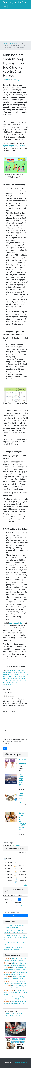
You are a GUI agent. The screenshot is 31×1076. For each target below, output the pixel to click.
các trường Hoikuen (16, 623)
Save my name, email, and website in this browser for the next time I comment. (15, 742)
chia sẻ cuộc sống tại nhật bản (13, 672)
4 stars (11, 696)
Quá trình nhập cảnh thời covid (21, 780)
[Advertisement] (15, 25)
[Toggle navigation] (5, 6)
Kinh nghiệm (14, 43)
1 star (5, 696)
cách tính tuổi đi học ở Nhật (16, 670)
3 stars (9, 696)
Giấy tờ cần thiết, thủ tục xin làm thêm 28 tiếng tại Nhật (15, 992)
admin (7, 80)
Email (4, 730)
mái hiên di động (14, 1015)
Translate (17, 845)
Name (5, 723)
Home (6, 43)
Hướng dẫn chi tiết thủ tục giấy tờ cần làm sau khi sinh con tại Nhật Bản (15, 937)
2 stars (7, 696)
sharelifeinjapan (8, 684)
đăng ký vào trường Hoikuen (16, 678)
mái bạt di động (10, 1013)
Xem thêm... (24, 885)
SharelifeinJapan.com (20, 1062)
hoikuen (19, 680)
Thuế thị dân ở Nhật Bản (22, 761)
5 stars (13, 696)
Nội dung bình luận (9, 711)
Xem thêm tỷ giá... (22, 906)
